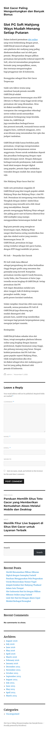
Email (7, 448)
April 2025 (10, 692)
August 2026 (12, 641)
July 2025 (10, 683)
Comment (9, 402)
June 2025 (10, 686)
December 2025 (13, 667)
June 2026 (10, 647)
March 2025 (11, 696)
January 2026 (12, 663)
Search (7, 548)
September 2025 (13, 676)
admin (9, 374)
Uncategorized (12, 714)
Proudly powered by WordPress (15, 726)
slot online (33, 39)
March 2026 (11, 657)
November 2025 (13, 670)
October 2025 (12, 673)
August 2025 (11, 679)
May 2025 (10, 689)
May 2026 (10, 650)
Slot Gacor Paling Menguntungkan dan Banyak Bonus (24, 11)
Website (8, 459)
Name (7, 437)
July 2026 (10, 644)
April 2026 (10, 654)
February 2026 (12, 660)
